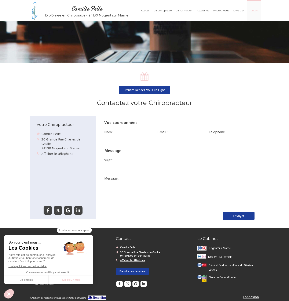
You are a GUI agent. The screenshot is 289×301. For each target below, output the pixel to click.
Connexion (251, 297)
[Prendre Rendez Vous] (144, 75)
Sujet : (108, 160)
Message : (111, 178)
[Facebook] (48, 210)
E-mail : (162, 132)
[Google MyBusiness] (68, 210)
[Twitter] (58, 210)
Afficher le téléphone (57, 153)
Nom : (108, 132)
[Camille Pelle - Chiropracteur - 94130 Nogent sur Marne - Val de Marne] (34, 10)
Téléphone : (217, 132)
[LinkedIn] (78, 210)
